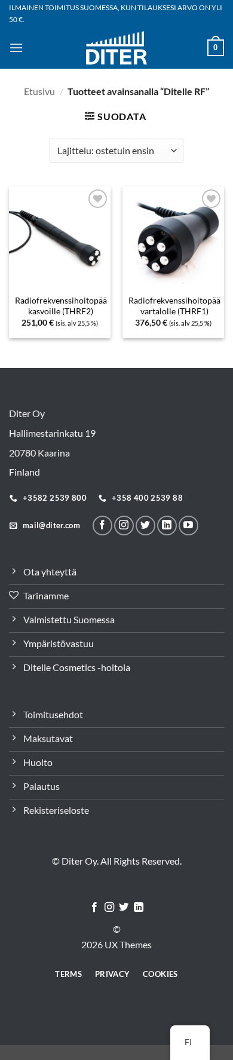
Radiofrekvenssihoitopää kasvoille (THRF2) (61, 306)
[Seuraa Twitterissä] (145, 525)
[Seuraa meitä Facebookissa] (102, 525)
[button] (16, 47)
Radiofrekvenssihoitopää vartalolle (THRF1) (174, 306)
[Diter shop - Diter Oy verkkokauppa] (117, 47)
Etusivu (39, 91)
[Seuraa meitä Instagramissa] (124, 525)
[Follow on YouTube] (188, 525)
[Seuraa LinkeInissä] (167, 525)
